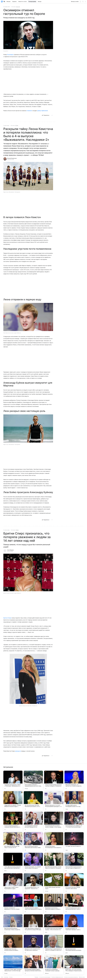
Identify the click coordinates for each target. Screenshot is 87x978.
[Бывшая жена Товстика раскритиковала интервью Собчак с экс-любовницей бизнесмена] (12, 944)
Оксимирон (10, 54)
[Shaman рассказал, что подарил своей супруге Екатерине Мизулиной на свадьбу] (33, 862)
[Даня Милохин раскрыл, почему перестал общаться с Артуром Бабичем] (53, 862)
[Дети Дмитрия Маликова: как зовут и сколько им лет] (12, 841)
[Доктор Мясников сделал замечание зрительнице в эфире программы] (33, 841)
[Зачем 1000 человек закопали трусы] (53, 883)
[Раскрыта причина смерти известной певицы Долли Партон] (33, 903)
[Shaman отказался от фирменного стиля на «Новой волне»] (12, 903)
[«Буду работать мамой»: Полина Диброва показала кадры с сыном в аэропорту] (12, 800)
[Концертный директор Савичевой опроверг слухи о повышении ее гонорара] (74, 924)
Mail (2, 977)
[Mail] (2, 1)
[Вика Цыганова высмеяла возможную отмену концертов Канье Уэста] (12, 924)
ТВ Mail (16, 125)
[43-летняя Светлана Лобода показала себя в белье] (74, 883)
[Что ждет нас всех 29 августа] (74, 841)
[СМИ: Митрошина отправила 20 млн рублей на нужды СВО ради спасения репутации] (33, 924)
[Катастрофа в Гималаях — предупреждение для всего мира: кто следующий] (33, 780)
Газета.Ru (18, 6)
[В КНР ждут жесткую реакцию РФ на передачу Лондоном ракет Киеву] (74, 965)
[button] (28, 35)
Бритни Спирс (7, 618)
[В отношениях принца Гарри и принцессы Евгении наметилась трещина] (33, 965)
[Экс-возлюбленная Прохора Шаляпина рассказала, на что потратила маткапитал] (33, 800)
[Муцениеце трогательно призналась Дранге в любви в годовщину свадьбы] (53, 903)
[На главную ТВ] (4, 1)
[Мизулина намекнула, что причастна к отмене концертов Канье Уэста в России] (74, 780)
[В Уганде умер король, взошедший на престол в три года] (74, 800)
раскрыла (18, 751)
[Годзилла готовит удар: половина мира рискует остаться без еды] (12, 965)
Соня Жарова (10, 550)
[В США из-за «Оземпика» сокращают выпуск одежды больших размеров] (53, 965)
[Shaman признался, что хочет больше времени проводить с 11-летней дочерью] (53, 800)
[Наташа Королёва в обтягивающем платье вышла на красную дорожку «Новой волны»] (53, 841)
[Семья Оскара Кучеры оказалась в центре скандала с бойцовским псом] (53, 780)
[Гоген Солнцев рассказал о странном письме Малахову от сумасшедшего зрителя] (12, 821)
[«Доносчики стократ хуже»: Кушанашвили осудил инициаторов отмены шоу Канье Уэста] (12, 883)
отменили (29, 110)
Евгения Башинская (12, 158)
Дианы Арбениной (42, 110)
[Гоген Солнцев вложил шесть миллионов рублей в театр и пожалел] (74, 903)
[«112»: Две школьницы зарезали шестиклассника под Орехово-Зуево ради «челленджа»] (12, 862)
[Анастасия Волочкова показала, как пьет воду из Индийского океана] (74, 862)
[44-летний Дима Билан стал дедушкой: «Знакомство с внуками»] (33, 883)
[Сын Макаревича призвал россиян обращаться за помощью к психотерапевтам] (33, 821)
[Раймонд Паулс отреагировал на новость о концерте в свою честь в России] (53, 944)
